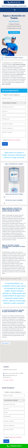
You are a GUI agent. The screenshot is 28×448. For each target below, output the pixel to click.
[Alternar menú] (14, 10)
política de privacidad (14, 140)
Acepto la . (12, 139)
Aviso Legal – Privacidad (8, 380)
